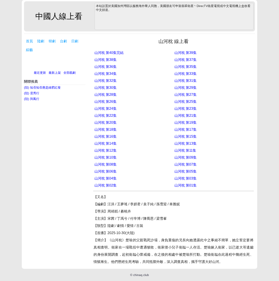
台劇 (63, 41)
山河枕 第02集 (105, 185)
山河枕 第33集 (185, 73)
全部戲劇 (69, 72)
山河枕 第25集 (185, 101)
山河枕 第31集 (185, 80)
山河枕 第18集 (105, 129)
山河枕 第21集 (185, 115)
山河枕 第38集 (105, 60)
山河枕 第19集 (185, 122)
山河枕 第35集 (185, 67)
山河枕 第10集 (105, 157)
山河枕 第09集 (185, 157)
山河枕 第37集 (185, 60)
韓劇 (52, 41)
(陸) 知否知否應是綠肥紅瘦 (42, 87)
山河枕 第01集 (185, 185)
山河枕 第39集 (185, 53)
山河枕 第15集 (185, 136)
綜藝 (29, 50)
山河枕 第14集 (105, 143)
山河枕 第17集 (185, 129)
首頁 (29, 41)
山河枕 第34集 (105, 73)
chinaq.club (141, 275)
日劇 (74, 41)
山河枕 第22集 (105, 115)
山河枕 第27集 (185, 94)
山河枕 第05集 (185, 171)
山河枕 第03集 (185, 178)
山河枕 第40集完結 (109, 53)
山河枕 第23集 (185, 108)
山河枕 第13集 (185, 143)
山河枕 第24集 (105, 108)
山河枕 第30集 (105, 87)
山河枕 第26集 (105, 101)
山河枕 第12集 (105, 150)
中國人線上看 (58, 16)
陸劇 (40, 41)
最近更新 (40, 72)
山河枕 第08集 (105, 164)
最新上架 (55, 72)
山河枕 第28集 (105, 94)
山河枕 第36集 (105, 67)
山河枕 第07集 (185, 164)
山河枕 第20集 (105, 122)
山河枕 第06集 (105, 171)
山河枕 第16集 (105, 136)
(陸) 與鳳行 (31, 99)
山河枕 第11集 (185, 150)
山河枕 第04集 (105, 178)
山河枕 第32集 (105, 80)
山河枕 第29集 (185, 87)
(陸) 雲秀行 (31, 93)
